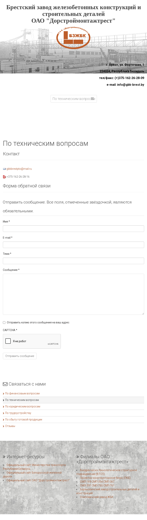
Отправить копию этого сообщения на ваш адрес (38, 322)
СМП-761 (108, 485)
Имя (6, 221)
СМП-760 (97, 485)
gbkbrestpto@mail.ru (19, 168)
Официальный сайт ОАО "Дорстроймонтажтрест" (38, 480)
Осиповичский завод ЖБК (96, 497)
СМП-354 (97, 481)
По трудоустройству (18, 413)
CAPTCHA (10, 330)
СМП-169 (85, 481)
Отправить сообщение (19, 356)
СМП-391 (85, 485)
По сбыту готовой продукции (23, 419)
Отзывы (10, 426)
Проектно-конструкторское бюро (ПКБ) (105, 477)
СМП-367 (108, 481)
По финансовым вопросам (22, 393)
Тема (7, 253)
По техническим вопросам (22, 399)
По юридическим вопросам (22, 406)
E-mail (7, 237)
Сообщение (11, 269)
